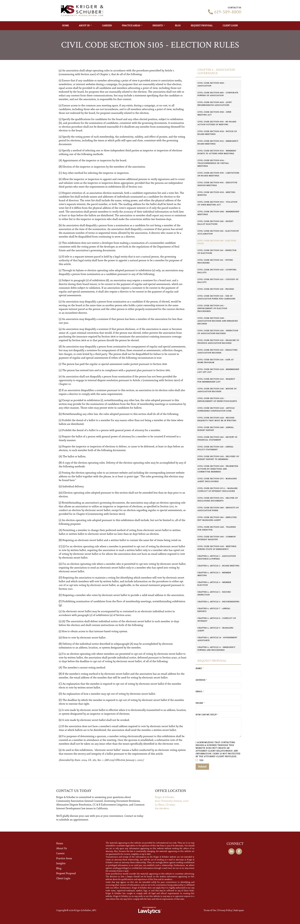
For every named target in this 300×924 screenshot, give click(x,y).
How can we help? (207, 715)
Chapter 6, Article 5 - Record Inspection (214, 593)
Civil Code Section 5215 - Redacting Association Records (218, 351)
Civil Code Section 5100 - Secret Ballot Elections (215, 222)
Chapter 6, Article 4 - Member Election (214, 583)
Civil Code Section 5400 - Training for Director (217, 528)
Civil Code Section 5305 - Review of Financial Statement (217, 438)
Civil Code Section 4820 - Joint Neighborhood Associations (215, 103)
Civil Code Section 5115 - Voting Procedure (215, 261)
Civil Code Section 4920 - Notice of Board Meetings (217, 132)
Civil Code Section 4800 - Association (211, 84)
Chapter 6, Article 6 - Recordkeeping (218, 601)
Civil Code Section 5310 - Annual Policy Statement (216, 448)
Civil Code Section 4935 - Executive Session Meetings (217, 184)
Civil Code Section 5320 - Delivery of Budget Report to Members (218, 457)
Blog (178, 25)
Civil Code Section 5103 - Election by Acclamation (218, 232)
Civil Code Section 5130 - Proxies (216, 289)
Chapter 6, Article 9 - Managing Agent (215, 629)
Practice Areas (131, 25)
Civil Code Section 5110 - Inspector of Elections (217, 251)
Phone (200, 703)
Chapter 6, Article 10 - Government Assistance (217, 639)
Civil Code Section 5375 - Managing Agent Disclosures (217, 480)
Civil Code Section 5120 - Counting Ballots (217, 271)
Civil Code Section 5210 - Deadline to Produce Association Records (218, 341)
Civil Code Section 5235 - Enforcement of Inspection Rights (217, 399)
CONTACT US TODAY (73, 790)
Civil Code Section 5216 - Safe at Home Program (216, 361)
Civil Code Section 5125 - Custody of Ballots (218, 280)
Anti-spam (239, 910)
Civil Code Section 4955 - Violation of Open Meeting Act (217, 203)
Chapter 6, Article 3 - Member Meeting (214, 574)
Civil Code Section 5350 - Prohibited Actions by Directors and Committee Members (218, 469)
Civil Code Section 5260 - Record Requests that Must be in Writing (217, 419)
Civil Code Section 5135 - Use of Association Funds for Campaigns (216, 297)
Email (200, 691)
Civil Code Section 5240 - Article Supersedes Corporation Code (216, 409)
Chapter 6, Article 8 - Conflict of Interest (217, 619)
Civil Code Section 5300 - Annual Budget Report (216, 428)
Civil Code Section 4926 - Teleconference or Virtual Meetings (213, 163)
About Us (84, 25)
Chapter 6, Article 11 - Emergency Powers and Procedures (216, 648)
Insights (157, 25)
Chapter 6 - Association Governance (216, 71)
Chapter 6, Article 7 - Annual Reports (214, 610)
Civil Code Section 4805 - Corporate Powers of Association (218, 94)
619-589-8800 (227, 12)
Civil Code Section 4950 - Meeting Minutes (216, 193)
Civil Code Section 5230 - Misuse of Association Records (217, 390)
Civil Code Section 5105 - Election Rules (217, 242)
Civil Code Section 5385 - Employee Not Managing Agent (217, 518)
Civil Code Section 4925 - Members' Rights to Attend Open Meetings (217, 152)
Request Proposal (202, 25)
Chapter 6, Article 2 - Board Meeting (218, 566)
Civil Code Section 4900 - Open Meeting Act (214, 113)
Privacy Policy (225, 910)
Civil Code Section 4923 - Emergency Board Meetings (218, 142)
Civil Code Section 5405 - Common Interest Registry (217, 538)
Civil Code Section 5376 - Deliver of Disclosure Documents (218, 499)
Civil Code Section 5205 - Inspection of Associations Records (218, 332)
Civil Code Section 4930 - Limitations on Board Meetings (218, 174)
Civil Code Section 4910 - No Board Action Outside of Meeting (217, 123)
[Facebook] (239, 851)
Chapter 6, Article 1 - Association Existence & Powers (217, 557)
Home (65, 25)
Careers (107, 25)
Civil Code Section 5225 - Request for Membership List (216, 380)
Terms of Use (210, 910)
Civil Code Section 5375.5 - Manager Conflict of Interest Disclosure (218, 489)
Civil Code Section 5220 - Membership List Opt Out (218, 370)
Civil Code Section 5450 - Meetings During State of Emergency (217, 547)
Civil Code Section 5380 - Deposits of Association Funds (218, 509)
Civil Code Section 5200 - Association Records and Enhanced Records (218, 321)
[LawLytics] (150, 910)
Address (201, 680)
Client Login (230, 25)
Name (200, 668)
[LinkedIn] (231, 851)
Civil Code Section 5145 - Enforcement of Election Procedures (212, 308)
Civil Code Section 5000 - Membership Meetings (218, 213)
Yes (201, 760)
